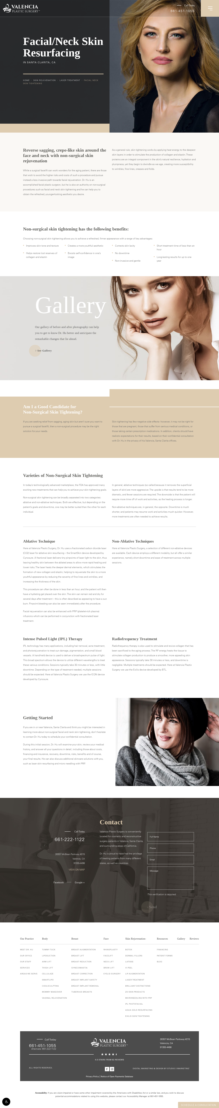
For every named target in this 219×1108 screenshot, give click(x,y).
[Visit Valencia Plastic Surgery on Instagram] (112, 1069)
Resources (162, 938)
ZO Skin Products (135, 992)
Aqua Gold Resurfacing (138, 1010)
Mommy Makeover (52, 992)
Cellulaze (47, 973)
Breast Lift (77, 955)
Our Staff (25, 961)
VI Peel (129, 967)
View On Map (77, 869)
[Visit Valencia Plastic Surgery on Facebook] (107, 1069)
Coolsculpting (50, 986)
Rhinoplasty (111, 949)
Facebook (58, 882)
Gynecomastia (79, 967)
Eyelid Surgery (112, 973)
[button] (6, 1102)
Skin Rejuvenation (44, 80)
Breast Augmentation (83, 949)
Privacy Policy (92, 1076)
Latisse (129, 961)
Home (26, 80)
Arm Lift (46, 961)
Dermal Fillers (133, 955)
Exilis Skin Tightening (137, 1016)
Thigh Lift (47, 967)
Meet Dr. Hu (26, 949)
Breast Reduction (81, 961)
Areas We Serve (29, 973)
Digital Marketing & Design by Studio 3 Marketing (161, 1068)
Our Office (26, 955)
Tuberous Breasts (81, 992)
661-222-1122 (70, 839)
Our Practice (27, 938)
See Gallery (44, 350)
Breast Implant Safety (84, 980)
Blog (159, 961)
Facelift (108, 955)
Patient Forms (165, 955)
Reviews (194, 938)
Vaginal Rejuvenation (54, 998)
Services (25, 967)
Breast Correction (82, 973)
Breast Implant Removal (85, 986)
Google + (80, 882)
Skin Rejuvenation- (135, 938)
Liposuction (48, 955)
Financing (162, 949)
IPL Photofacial (134, 1004)
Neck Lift (109, 961)
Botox (128, 949)
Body (45, 938)
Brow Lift (109, 967)
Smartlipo (48, 980)
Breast (74, 938)
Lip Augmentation (135, 973)
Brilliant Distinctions (137, 986)
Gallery (181, 938)
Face (106, 938)
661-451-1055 (183, 11)
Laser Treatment (70, 80)
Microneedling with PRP (138, 998)
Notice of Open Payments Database (117, 1076)
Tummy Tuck (48, 949)
